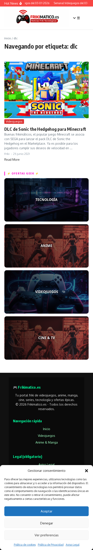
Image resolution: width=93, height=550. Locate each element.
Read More (12, 159)
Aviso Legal (72, 544)
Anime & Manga (46, 442)
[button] (86, 471)
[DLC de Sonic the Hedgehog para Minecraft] (46, 90)
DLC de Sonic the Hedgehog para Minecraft (45, 129)
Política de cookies (25, 544)
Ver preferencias (47, 535)
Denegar (46, 523)
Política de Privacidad (51, 544)
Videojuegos (14, 121)
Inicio (7, 38)
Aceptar (46, 511)
